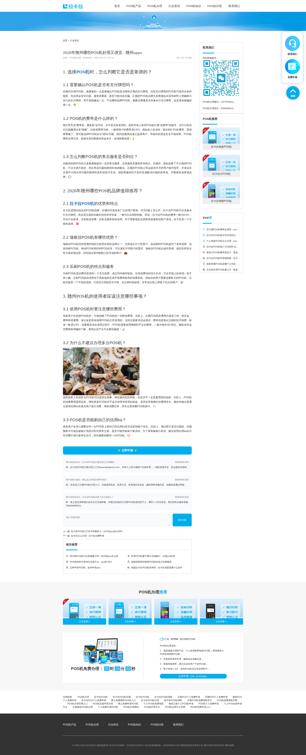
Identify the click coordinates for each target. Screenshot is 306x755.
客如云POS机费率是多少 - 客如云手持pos (221, 253)
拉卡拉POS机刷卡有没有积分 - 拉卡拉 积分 (221, 236)
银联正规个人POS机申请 (181, 703)
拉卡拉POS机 (82, 203)
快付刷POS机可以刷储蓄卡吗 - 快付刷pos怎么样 (94, 556)
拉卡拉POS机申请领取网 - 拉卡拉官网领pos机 (221, 259)
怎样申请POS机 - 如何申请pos (85, 567)
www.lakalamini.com (109, 467)
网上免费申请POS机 (128, 703)
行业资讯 (74, 40)
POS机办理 (83, 697)
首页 (65, 40)
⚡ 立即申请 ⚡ (127, 450)
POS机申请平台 (152, 707)
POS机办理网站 (131, 707)
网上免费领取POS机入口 (123, 700)
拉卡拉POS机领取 (163, 697)
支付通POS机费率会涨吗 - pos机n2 (221, 230)
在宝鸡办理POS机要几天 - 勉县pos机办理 (220, 270)
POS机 (83, 71)
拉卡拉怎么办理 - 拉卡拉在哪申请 (87, 535)
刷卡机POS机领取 (173, 700)
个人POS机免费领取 (153, 703)
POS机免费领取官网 (227, 700)
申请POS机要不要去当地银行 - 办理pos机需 (153, 556)
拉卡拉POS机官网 (122, 697)
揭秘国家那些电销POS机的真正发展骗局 (151, 562)
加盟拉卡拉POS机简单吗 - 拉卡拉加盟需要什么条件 (156, 567)
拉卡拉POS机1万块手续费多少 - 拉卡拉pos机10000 (96, 531)
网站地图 (229, 745)
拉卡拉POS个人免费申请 (93, 700)
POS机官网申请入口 (200, 707)
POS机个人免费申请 (209, 703)
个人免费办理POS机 (108, 707)
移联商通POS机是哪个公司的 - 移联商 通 (221, 265)
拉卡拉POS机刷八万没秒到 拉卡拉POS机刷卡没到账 (221, 247)
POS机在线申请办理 (103, 703)
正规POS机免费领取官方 (199, 700)
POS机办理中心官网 (175, 707)
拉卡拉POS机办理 (150, 700)
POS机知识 (134, 724)
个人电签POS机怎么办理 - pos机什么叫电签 (221, 242)
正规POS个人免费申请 (189, 697)
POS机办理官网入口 (77, 703)
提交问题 (182, 520)
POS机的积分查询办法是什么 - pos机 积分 (91, 562)
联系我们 (178, 724)
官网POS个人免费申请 (216, 697)
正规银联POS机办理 (83, 707)
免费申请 (292, 77)
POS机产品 (69, 724)
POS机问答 (157, 724)
